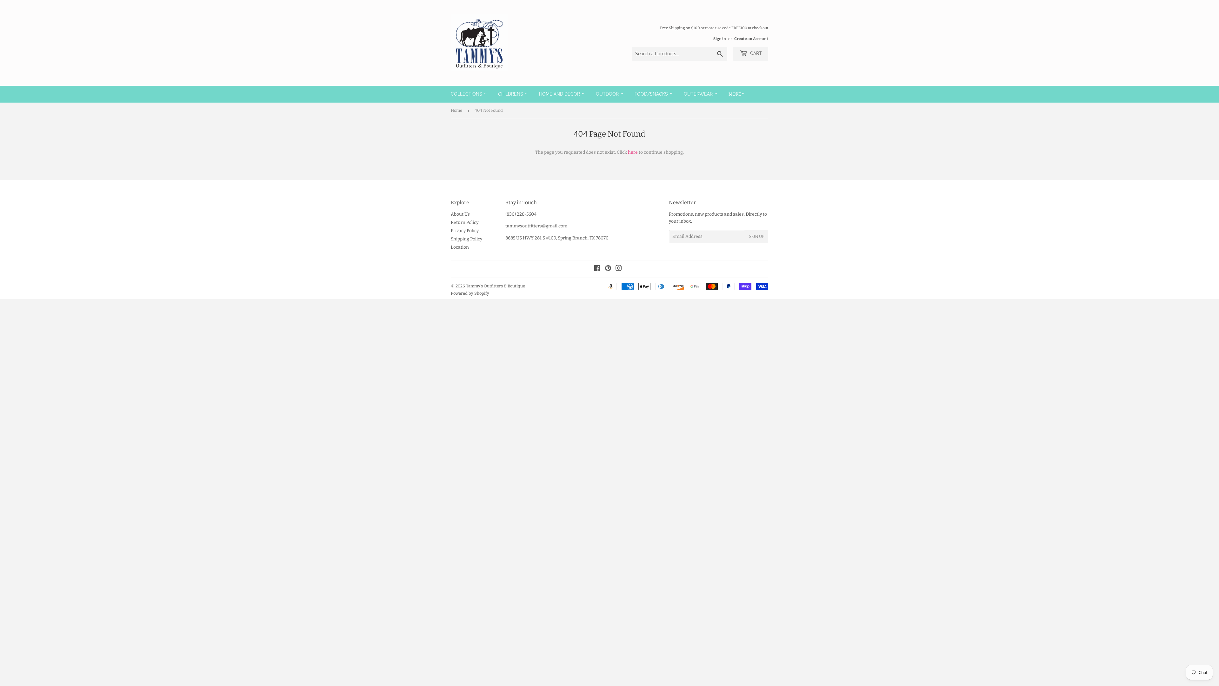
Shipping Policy (466, 239)
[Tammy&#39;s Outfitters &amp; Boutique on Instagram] (619, 269)
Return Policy (464, 222)
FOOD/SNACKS (652, 94)
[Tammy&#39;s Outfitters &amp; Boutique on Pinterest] (608, 269)
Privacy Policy (465, 230)
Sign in (719, 39)
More (735, 94)
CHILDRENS (511, 94)
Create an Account (751, 39)
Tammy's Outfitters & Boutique (495, 286)
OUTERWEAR (699, 94)
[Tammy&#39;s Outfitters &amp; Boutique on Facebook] (597, 269)
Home (456, 110)
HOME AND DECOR (560, 94)
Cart (755, 53)
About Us (460, 214)
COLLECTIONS (467, 94)
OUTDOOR (608, 94)
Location (460, 247)
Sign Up (756, 236)
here (633, 152)
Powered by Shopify (470, 293)
